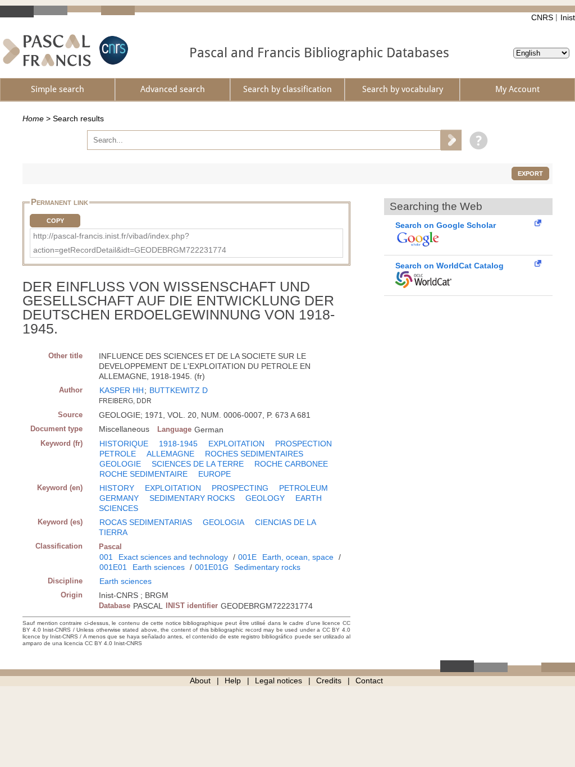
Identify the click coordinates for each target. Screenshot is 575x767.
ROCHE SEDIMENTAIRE (143, 473)
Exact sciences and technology (173, 557)
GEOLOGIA (223, 522)
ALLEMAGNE (170, 453)
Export (530, 173)
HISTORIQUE (123, 443)
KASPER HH (121, 390)
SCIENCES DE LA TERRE (198, 463)
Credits (328, 680)
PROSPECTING (240, 487)
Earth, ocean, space (298, 557)
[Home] (47, 50)
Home (33, 118)
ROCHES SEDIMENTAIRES (254, 453)
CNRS (542, 17)
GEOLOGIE (120, 463)
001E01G (212, 567)
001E (247, 557)
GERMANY (119, 498)
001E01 (113, 567)
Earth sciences (159, 567)
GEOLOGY (265, 498)
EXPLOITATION (236, 443)
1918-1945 (178, 443)
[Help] (476, 139)
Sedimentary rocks (267, 567)
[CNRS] (112, 50)
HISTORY (116, 487)
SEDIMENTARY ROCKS (192, 498)
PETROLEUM (303, 487)
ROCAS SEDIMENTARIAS (145, 522)
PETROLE (117, 453)
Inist (567, 17)
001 (106, 557)
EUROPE (214, 473)
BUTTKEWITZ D (178, 390)
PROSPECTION (303, 443)
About (200, 680)
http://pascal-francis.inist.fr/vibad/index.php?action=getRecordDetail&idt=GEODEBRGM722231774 (129, 242)
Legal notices (278, 680)
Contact (369, 680)
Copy (55, 220)
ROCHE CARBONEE (291, 463)
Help (233, 680)
